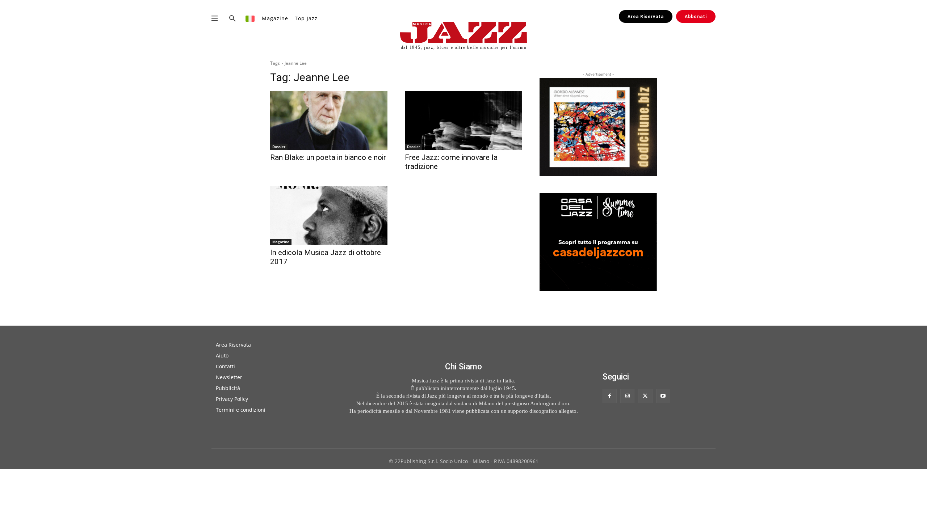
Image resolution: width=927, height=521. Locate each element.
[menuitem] (250, 18)
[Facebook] (610, 396)
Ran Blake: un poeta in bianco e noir (328, 157)
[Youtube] (663, 396)
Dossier (278, 146)
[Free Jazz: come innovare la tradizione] (463, 120)
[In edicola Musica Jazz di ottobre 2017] (328, 215)
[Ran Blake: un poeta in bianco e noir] (328, 120)
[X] (645, 396)
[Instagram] (627, 396)
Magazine (280, 241)
